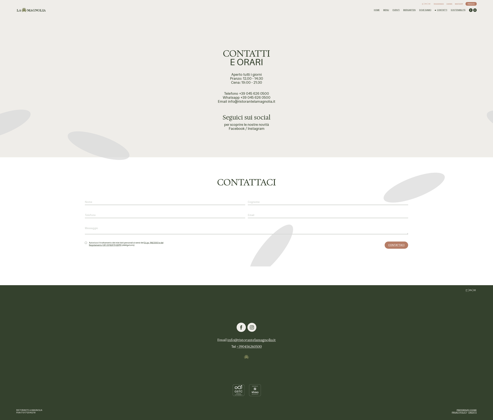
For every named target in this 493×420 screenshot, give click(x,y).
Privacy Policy (459, 412)
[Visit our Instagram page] (475, 10)
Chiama (449, 4)
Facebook (237, 128)
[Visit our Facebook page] (471, 10)
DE (429, 4)
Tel (246, 346)
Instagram (256, 128)
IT (422, 4)
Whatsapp (459, 4)
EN (426, 4)
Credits (472, 412)
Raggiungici (439, 4)
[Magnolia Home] (31, 10)
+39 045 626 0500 (254, 94)
